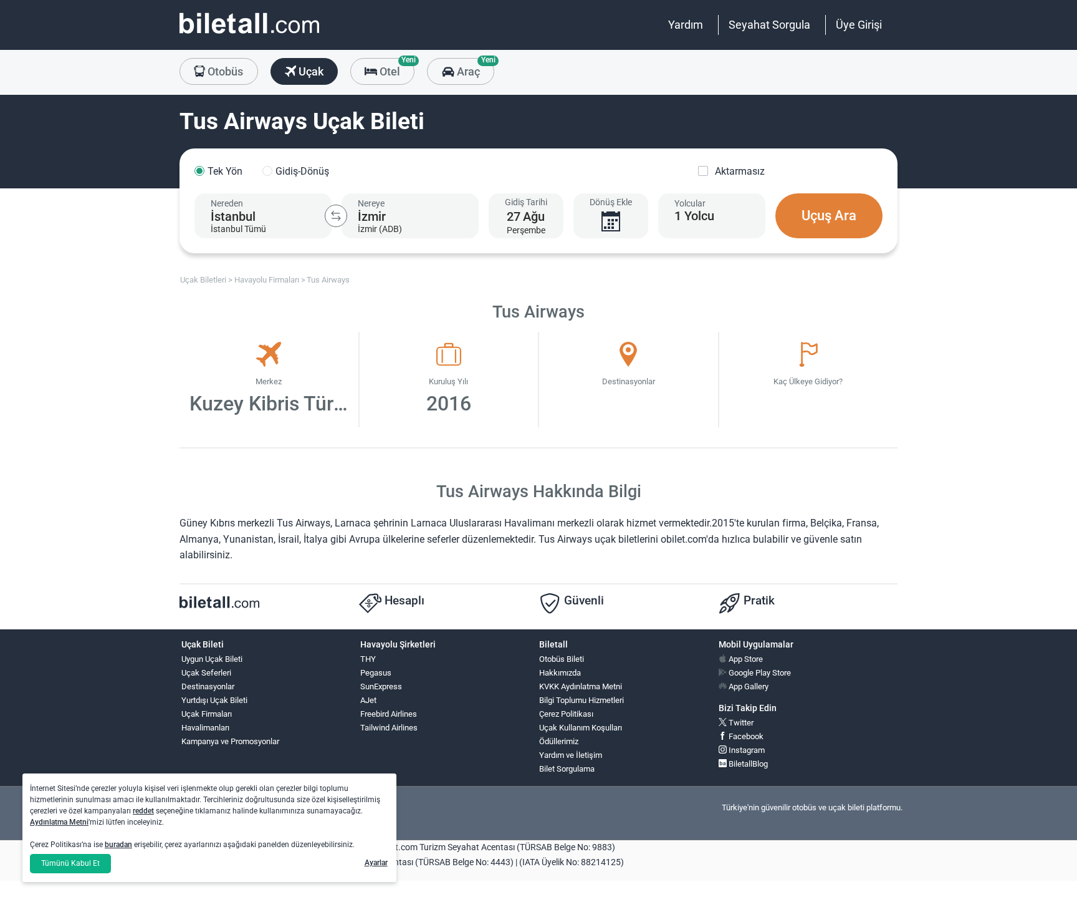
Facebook (745, 736)
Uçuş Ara (829, 215)
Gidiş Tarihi (526, 202)
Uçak (309, 71)
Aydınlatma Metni (59, 822)
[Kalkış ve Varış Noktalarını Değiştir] (336, 216)
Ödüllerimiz (558, 741)
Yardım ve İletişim (570, 755)
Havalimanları (205, 727)
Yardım (685, 24)
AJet (368, 700)
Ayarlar (376, 862)
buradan (118, 844)
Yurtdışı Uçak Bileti (214, 700)
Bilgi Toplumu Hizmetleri (581, 700)
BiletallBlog (747, 764)
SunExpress (381, 686)
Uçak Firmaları (206, 714)
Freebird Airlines (388, 714)
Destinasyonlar (207, 686)
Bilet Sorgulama (567, 768)
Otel (395, 68)
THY (368, 659)
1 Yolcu (694, 215)
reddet (143, 811)
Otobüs (224, 71)
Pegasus (375, 672)
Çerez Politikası (566, 714)
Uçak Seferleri (206, 672)
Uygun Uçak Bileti (211, 659)
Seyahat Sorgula (769, 24)
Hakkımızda (560, 672)
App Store (745, 659)
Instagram (746, 750)
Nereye (371, 203)
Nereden (227, 203)
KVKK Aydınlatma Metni (580, 686)
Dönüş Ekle (611, 202)
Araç (474, 68)
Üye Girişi (859, 24)
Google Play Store (759, 672)
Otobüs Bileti (561, 659)
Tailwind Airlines (389, 727)
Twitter (740, 722)
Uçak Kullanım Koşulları (580, 727)
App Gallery (747, 686)
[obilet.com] (249, 35)
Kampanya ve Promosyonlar (230, 741)
